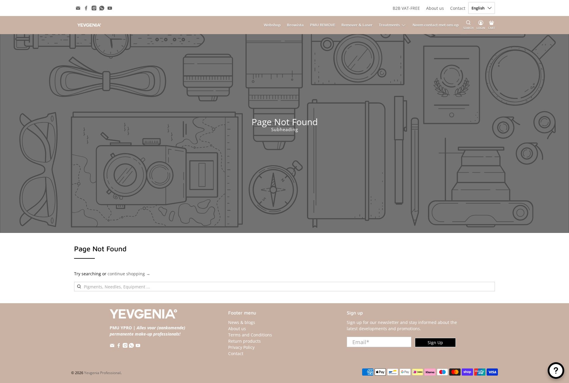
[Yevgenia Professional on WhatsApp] (101, 8)
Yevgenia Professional (102, 373)
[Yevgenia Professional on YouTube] (109, 8)
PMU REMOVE (322, 25)
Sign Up (435, 342)
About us (435, 8)
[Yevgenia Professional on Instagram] (94, 8)
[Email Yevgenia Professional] (78, 8)
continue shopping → (129, 273)
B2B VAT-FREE (406, 8)
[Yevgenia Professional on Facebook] (86, 8)
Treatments (389, 25)
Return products (244, 341)
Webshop (272, 25)
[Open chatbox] (556, 370)
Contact (457, 8)
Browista (295, 25)
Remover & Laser (357, 25)
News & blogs (241, 322)
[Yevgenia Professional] (89, 25)
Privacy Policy (241, 347)
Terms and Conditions (250, 335)
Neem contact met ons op (436, 25)
